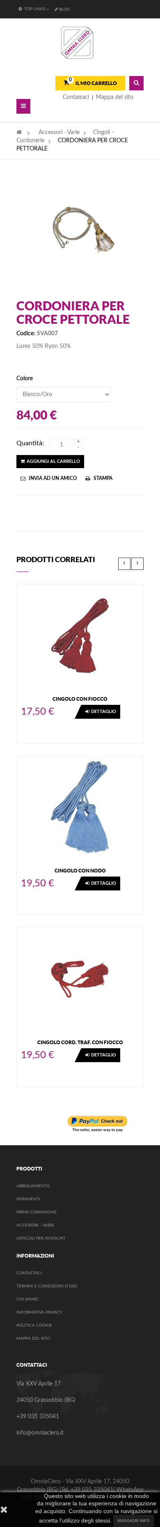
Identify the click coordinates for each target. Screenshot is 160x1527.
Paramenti (28, 1199)
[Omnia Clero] (77, 43)
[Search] (136, 83)
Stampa (103, 478)
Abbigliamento (33, 1186)
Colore (25, 378)
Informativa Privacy (39, 1312)
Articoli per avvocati (40, 1238)
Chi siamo (27, 1299)
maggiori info (133, 1520)
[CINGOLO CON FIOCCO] (80, 635)
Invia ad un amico (53, 478)
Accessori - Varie (35, 1225)
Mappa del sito (33, 1338)
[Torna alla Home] (19, 132)
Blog (64, 9)
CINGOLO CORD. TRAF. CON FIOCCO (80, 1042)
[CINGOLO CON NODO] (80, 807)
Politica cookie (34, 1325)
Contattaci (29, 1273)
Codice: (25, 333)
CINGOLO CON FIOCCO (80, 699)
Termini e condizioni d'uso (46, 1286)
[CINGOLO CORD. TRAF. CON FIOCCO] (80, 979)
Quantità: (30, 443)
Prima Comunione (36, 1212)
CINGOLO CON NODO (80, 870)
